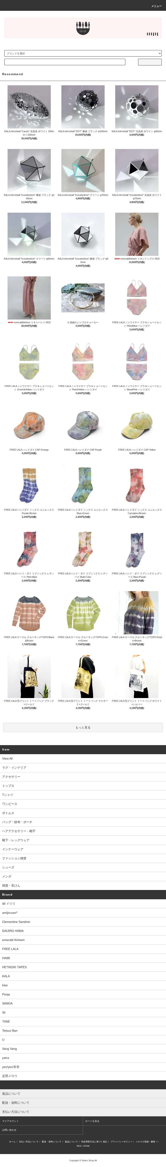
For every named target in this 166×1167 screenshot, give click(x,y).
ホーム (12, 1141)
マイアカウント (10, 1121)
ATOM (86, 1146)
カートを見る (92, 1121)
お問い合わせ (9, 1130)
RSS (79, 1146)
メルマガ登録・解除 (145, 1141)
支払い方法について (28, 1141)
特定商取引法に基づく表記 (94, 1141)
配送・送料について (51, 1141)
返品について (71, 1141)
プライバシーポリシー (121, 1141)
